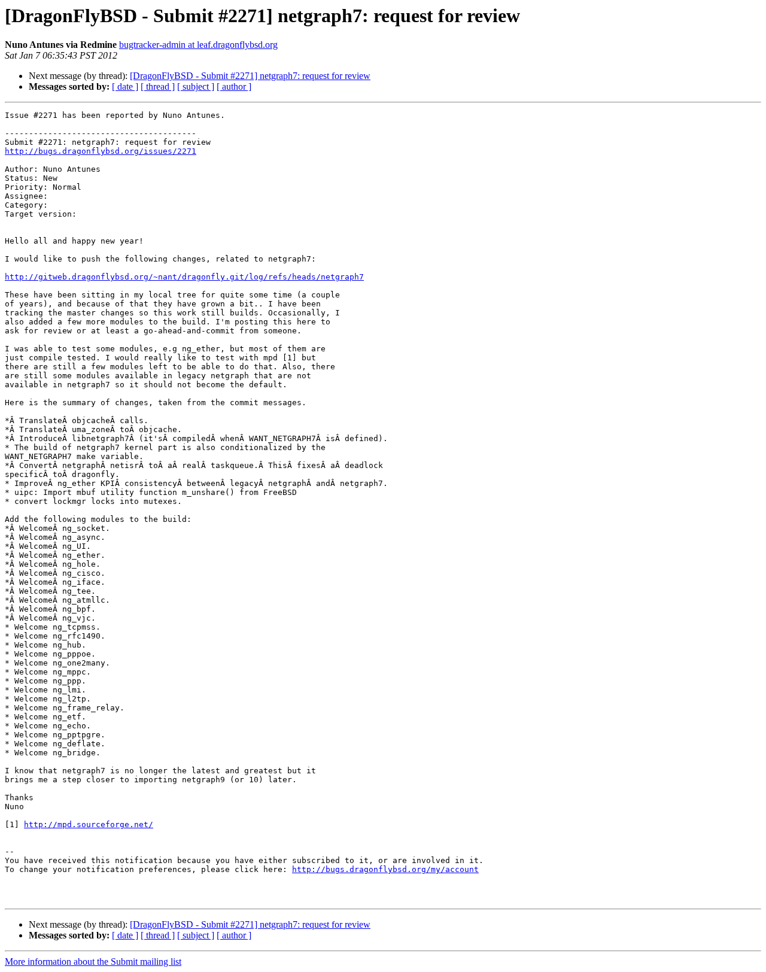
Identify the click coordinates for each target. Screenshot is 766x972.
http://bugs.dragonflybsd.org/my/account (385, 869)
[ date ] (125, 86)
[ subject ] (195, 86)
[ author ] (234, 86)
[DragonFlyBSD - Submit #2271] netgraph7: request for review (250, 76)
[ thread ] (158, 86)
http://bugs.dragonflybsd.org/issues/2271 (100, 151)
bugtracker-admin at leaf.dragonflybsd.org (198, 45)
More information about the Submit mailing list (93, 961)
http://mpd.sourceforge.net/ (88, 824)
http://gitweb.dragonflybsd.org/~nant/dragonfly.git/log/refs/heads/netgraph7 (184, 276)
